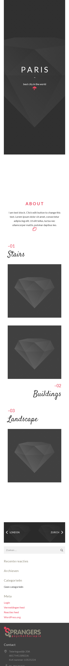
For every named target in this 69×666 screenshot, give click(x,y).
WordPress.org (12, 617)
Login (7, 602)
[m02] (34, 291)
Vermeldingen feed (14, 607)
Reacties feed (11, 612)
